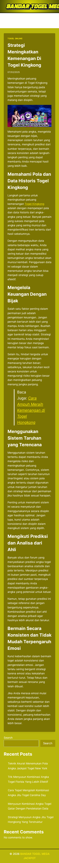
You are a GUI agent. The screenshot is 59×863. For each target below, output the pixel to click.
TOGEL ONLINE (15, 38)
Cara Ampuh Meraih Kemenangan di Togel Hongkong (31, 410)
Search (8, 737)
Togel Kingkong (34, 203)
